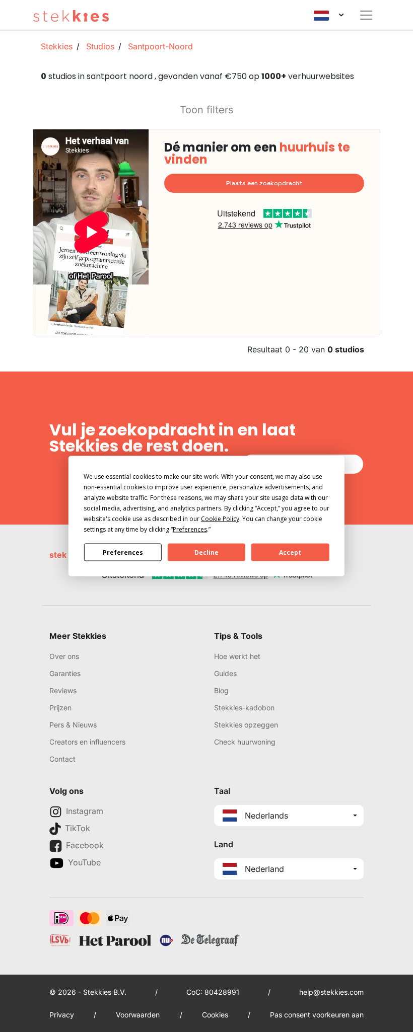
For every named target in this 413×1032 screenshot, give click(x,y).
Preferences (123, 552)
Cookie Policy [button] (220, 518)
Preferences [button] (190, 529)
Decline (206, 552)
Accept (290, 552)
